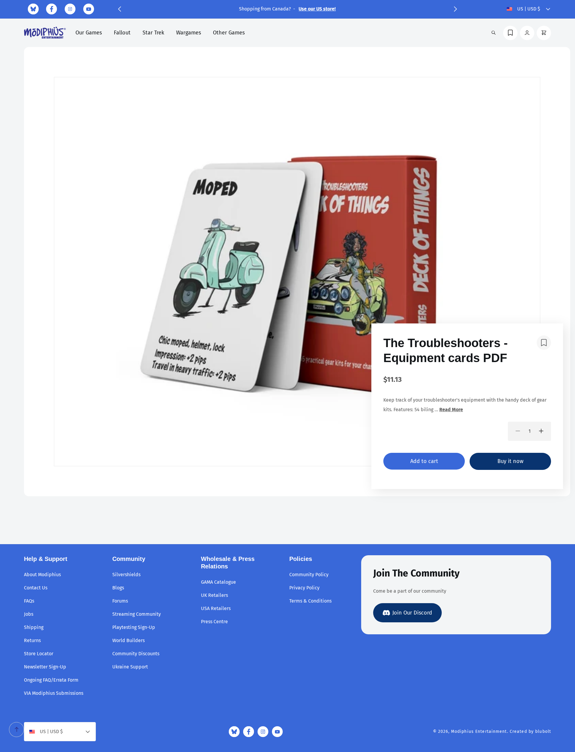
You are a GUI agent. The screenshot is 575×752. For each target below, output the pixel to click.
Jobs (28, 614)
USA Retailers (216, 608)
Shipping (33, 627)
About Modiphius (42, 574)
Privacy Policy (304, 588)
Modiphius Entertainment (479, 731)
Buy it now (510, 461)
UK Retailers (214, 595)
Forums (120, 601)
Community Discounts (135, 653)
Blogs (118, 588)
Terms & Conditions (310, 601)
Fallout (122, 32)
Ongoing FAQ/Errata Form (51, 680)
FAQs (29, 601)
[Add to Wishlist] (544, 342)
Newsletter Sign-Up (45, 667)
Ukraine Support (130, 667)
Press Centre (214, 621)
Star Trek (153, 32)
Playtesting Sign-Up (133, 627)
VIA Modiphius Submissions (53, 693)
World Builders (128, 640)
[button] (119, 9)
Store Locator (38, 653)
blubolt (543, 731)
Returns (32, 640)
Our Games (88, 32)
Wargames (188, 32)
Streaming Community (136, 614)
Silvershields (126, 574)
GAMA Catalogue (218, 582)
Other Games (229, 32)
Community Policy (309, 574)
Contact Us (35, 588)
